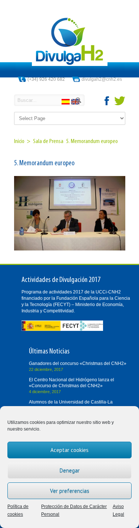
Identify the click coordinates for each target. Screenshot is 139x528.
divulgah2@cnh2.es (102, 79)
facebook (107, 100)
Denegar (70, 470)
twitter (119, 100)
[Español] (66, 103)
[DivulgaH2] (69, 64)
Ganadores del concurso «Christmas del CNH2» (77, 363)
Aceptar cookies (69, 450)
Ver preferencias (69, 490)
